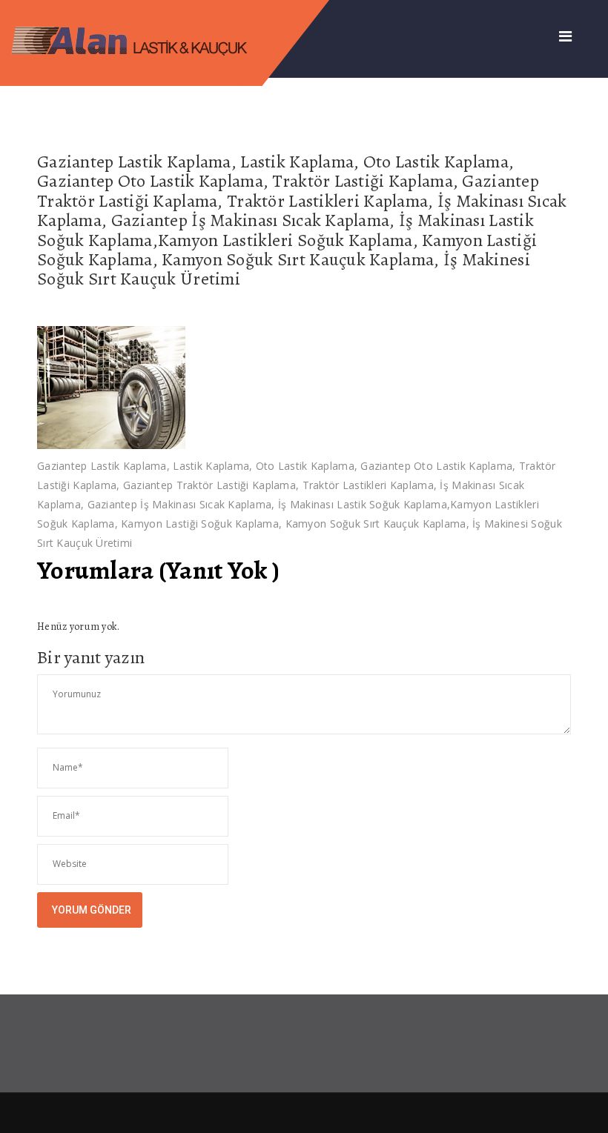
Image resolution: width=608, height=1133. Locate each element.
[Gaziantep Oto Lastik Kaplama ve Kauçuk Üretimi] (142, 39)
